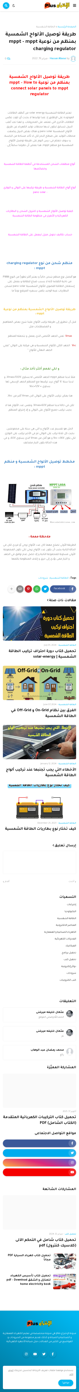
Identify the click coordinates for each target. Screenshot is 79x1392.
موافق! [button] (65, 1383)
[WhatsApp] (36, 589)
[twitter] (39, 1153)
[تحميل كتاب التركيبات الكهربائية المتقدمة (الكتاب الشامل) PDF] (39, 1091)
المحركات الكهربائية (65, 939)
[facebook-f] (39, 1143)
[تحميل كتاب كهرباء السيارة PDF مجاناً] (64, 1261)
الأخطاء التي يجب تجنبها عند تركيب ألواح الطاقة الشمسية (41, 773)
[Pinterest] (28, 589)
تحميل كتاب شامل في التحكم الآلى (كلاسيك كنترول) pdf (46, 1243)
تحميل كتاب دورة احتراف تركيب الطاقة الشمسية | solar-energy (42, 654)
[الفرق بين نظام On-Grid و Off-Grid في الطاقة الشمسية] (39, 683)
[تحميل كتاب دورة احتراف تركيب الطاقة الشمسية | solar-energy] (39, 623)
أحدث (71, 881)
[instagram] (39, 1162)
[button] (74, 5)
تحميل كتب (70, 959)
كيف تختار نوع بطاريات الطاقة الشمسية (40, 829)
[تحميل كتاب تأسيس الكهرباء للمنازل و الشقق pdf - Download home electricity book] (64, 1281)
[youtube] (39, 1172)
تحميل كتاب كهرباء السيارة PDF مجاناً (29, 1258)
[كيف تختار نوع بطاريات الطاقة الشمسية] (39, 801)
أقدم (7, 881)
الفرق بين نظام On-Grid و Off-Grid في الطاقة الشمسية (43, 713)
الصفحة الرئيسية (67, 27)
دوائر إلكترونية (68, 966)
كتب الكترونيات (68, 980)
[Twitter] (45, 589)
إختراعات (71, 904)
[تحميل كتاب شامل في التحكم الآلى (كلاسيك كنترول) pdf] (39, 1212)
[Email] (20, 589)
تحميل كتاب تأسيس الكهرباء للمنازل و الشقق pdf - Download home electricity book (29, 1280)
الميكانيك (71, 946)
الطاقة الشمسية (45, 27)
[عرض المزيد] (11, 589)
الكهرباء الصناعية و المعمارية (60, 932)
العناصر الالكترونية (66, 925)
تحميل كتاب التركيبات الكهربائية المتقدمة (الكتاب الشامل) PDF (39, 1120)
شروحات (43, 578)
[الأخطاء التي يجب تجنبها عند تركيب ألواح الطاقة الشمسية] (39, 742)
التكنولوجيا (70, 911)
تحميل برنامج (69, 953)
